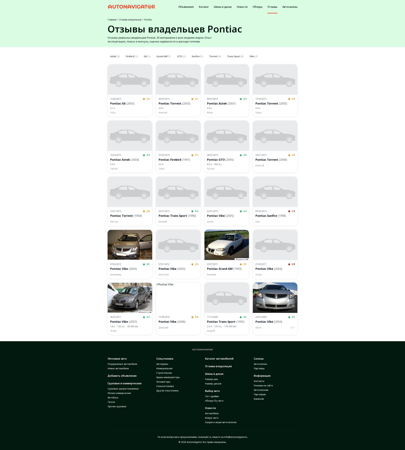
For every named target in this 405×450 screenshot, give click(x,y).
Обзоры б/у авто (214, 400)
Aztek (114, 56)
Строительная (164, 372)
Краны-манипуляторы (168, 377)
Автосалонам (261, 389)
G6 (147, 56)
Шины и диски (214, 374)
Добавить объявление (122, 375)
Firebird (131, 56)
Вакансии (259, 398)
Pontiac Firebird (174, 160)
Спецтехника (164, 358)
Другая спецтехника (167, 390)
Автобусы (113, 397)
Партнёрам (260, 394)
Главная (112, 19)
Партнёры (259, 368)
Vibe (253, 56)
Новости (210, 408)
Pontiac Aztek (221, 103)
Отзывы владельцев (130, 19)
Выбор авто (212, 391)
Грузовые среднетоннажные (123, 388)
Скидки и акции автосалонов (221, 422)
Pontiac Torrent (174, 103)
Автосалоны (260, 363)
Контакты (259, 381)
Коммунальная (164, 368)
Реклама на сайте (263, 385)
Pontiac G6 (122, 103)
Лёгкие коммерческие (119, 393)
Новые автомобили (118, 368)
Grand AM (163, 56)
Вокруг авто (211, 417)
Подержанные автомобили (122, 363)
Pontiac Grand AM (224, 269)
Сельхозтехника (165, 386)
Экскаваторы (163, 381)
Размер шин (211, 379)
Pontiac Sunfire (270, 216)
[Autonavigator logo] (131, 7)
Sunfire (197, 56)
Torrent (215, 56)
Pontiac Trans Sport (177, 216)
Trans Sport (235, 56)
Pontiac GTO (220, 160)
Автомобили (212, 413)
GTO (181, 56)
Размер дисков (213, 383)
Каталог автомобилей (219, 358)
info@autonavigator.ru (235, 436)
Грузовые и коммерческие (125, 383)
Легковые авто (117, 358)
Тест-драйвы (212, 396)
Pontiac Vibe (220, 216)
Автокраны (162, 363)
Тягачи (111, 401)
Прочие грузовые (117, 406)
